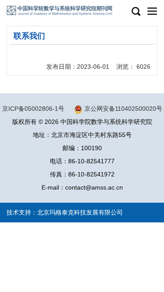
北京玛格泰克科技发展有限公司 (80, 212)
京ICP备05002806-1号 (33, 108)
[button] (135, 12)
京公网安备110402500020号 (123, 108)
